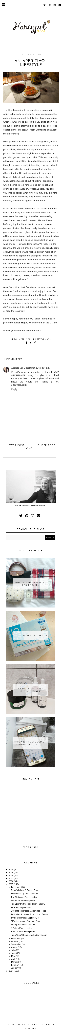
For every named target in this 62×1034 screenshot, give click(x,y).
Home (30, 447)
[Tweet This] (31, 343)
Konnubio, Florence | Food (23, 900)
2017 (11, 878)
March (14, 962)
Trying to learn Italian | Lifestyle (25, 918)
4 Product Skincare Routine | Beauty (30, 689)
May (13, 956)
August (14, 947)
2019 (11, 872)
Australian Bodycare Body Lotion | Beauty (29, 914)
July (13, 950)
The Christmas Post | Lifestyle (24, 897)
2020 (11, 869)
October (14, 941)
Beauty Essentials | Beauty (23, 924)
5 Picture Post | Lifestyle (21, 928)
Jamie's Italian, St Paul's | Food (25, 890)
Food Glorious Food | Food (23, 931)
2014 (11, 971)
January (15, 968)
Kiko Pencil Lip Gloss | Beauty (24, 894)
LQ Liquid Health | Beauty (31, 635)
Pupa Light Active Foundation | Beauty (28, 904)
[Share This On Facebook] (26, 343)
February (15, 965)
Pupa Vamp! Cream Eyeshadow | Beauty (29, 935)
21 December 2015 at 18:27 (35, 367)
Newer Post (16, 445)
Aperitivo (25, 339)
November (16, 938)
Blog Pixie (33, 1024)
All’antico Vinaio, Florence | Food (26, 921)
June (13, 953)
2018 (11, 875)
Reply (14, 389)
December (16, 887)
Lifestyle (39, 339)
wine (50, 339)
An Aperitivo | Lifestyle (21, 907)
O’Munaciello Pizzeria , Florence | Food (28, 911)
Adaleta (15, 367)
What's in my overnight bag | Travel (30, 583)
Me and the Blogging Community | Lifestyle (30, 743)
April (13, 959)
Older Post (46, 445)
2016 (11, 881)
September (16, 944)
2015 (11, 884)
